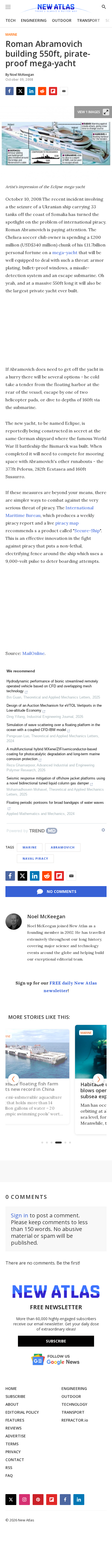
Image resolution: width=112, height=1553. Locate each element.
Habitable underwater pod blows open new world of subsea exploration (53, 1090)
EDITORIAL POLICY (22, 1412)
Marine (11, 34)
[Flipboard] (53, 91)
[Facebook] (9, 91)
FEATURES (14, 1420)
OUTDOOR (61, 20)
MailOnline (33, 653)
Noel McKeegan (46, 916)
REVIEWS (13, 1428)
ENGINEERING (33, 20)
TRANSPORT (88, 20)
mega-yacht (64, 252)
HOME (11, 1388)
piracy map (67, 523)
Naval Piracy (35, 858)
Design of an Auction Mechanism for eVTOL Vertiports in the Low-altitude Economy (54, 707)
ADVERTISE (15, 1435)
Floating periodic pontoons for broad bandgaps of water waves (55, 802)
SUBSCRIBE (15, 1396)
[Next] (98, 1079)
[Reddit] (42, 91)
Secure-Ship (87, 530)
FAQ (9, 1475)
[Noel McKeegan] (13, 921)
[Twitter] (20, 91)
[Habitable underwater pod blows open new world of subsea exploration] (56, 1052)
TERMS (11, 1443)
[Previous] (13, 1079)
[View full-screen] (106, 112)
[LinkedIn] (31, 91)
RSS (8, 1467)
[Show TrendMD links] (103, 830)
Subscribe (56, 1341)
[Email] (64, 91)
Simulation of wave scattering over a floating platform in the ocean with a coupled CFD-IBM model (53, 727)
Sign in (19, 1215)
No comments (61, 891)
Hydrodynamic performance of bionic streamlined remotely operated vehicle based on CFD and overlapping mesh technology (52, 686)
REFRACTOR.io (74, 1420)
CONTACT (14, 1459)
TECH (10, 20)
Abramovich (63, 847)
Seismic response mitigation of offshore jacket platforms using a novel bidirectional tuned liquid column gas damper (56, 780)
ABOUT (12, 1404)
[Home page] (55, 9)
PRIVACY (13, 1451)
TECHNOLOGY (74, 1404)
